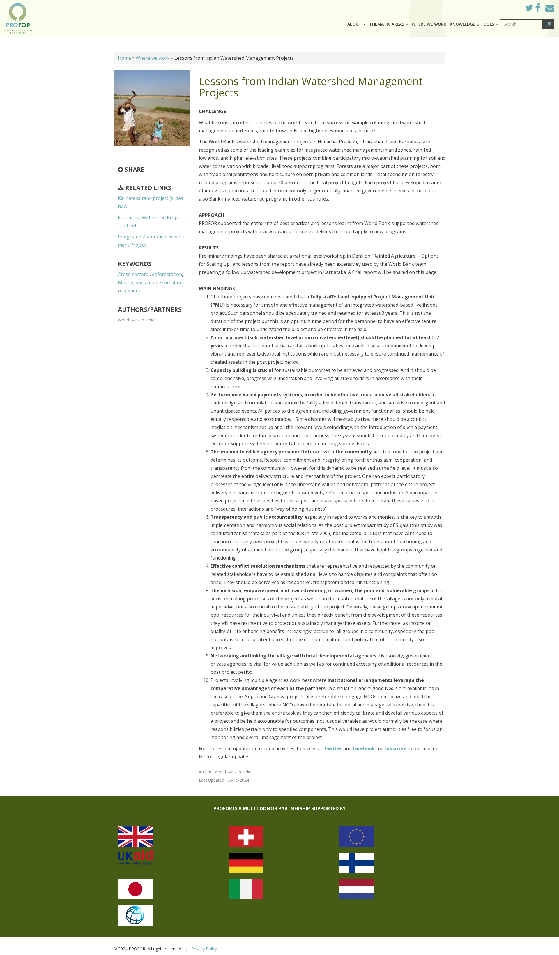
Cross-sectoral (134, 274)
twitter (334, 748)
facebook (364, 748)
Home (124, 58)
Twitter (533, 9)
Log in (512, 6)
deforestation (167, 274)
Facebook (542, 9)
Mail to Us (549, 7)
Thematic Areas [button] (387, 24)
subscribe (395, 748)
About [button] (355, 24)
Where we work (429, 24)
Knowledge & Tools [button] (472, 24)
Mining (125, 282)
